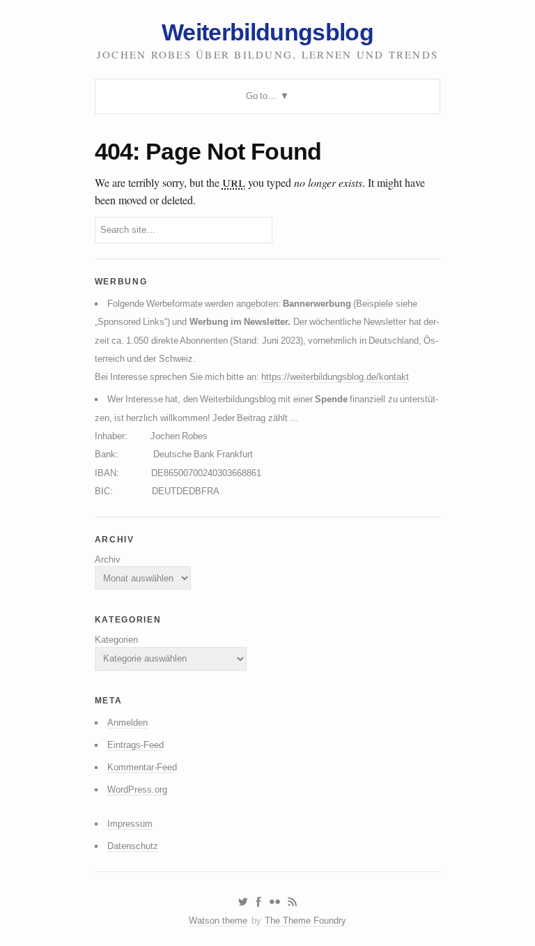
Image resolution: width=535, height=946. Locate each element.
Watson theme (218, 920)
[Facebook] (258, 902)
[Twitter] (243, 902)
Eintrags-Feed (135, 745)
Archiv (108, 559)
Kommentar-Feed (142, 767)
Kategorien (116, 639)
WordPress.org (137, 789)
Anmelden (127, 722)
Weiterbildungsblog (267, 32)
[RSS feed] (292, 902)
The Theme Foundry (305, 920)
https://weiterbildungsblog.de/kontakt (335, 377)
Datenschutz (132, 846)
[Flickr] (274, 902)
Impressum (130, 823)
